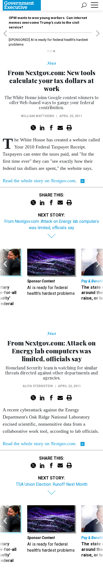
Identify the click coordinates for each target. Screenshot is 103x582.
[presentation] (5, 280)
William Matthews (37, 116)
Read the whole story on (39, 180)
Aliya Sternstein (37, 386)
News (51, 63)
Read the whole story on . (40, 443)
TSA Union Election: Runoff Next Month (51, 484)
